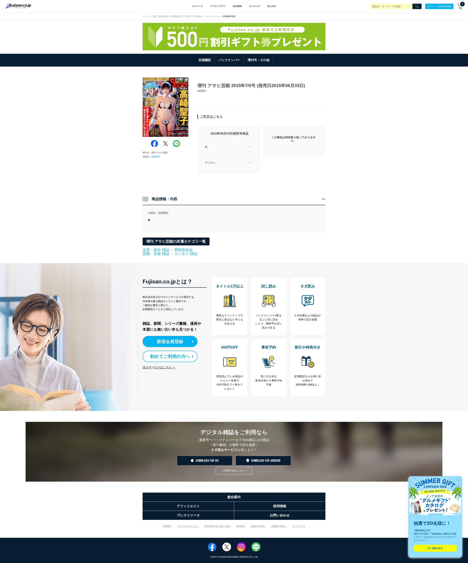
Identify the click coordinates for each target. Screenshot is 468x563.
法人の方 (271, 6)
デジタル (210, 162)
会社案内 (240, 526)
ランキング (254, 6)
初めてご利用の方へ (170, 356)
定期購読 (205, 60)
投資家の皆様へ (279, 526)
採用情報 (279, 506)
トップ (146, 16)
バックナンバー (212, 16)
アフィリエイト (188, 506)
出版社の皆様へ (258, 526)
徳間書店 (155, 156)
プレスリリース (188, 515)
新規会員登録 (170, 341)
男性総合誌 (176, 16)
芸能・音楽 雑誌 (156, 254)
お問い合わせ (280, 515)
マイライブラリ (218, 6)
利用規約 (167, 526)
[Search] (417, 6)
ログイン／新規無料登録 (439, 6)
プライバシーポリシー (188, 526)
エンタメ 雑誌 (185, 254)
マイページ (197, 6)
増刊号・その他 (258, 60)
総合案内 (234, 497)
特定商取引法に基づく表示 (217, 526)
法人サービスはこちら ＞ (159, 367)
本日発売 (237, 6)
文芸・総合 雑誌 (160, 16)
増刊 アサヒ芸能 (193, 16)
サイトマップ (298, 526)
